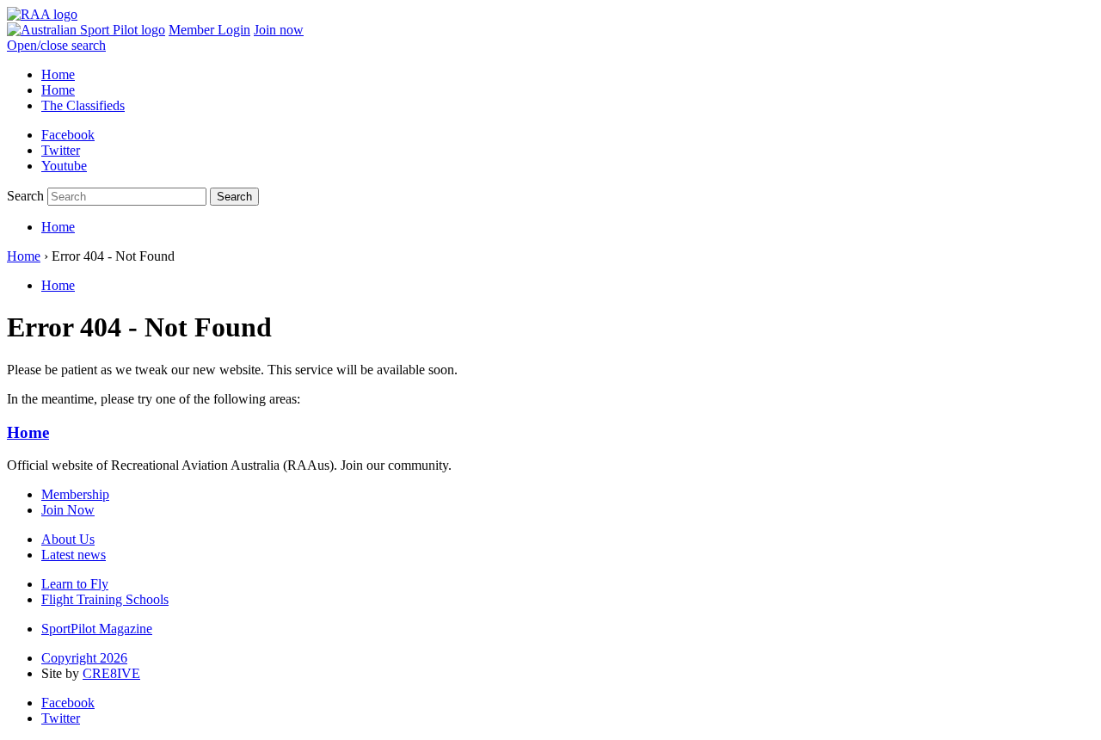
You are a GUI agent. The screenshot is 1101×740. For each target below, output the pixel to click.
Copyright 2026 (84, 658)
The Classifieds (83, 105)
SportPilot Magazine (96, 628)
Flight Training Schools (105, 599)
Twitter (60, 150)
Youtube (64, 165)
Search (25, 195)
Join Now (68, 510)
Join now (279, 29)
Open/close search (56, 45)
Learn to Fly (74, 584)
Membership (75, 494)
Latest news (73, 554)
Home (58, 74)
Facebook (68, 134)
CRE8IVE (111, 673)
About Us (68, 539)
